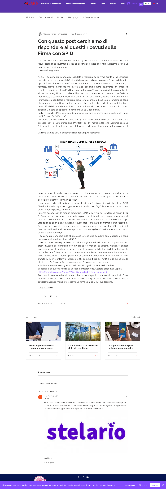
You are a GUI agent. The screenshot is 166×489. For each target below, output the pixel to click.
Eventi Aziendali (45, 17)
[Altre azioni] (126, 34)
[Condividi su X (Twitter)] (45, 296)
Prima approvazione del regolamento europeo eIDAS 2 (41, 346)
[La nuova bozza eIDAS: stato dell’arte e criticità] (83, 331)
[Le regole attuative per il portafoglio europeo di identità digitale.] (122, 331)
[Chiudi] (163, 485)
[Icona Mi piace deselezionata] (45, 462)
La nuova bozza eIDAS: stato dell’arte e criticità (83, 346)
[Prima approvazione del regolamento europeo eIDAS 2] (43, 331)
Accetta (155, 485)
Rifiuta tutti (143, 485)
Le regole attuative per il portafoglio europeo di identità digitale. (121, 346)
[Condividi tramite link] (57, 296)
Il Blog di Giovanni (91, 17)
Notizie (60, 17)
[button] (141, 3)
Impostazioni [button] (130, 485)
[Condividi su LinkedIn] (51, 296)
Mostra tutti (135, 317)
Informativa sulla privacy (105, 485)
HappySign (73, 17)
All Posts (30, 17)
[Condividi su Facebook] (39, 296)
